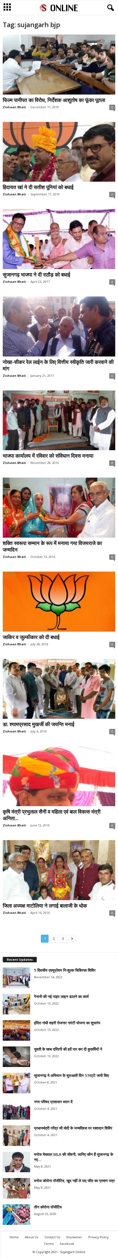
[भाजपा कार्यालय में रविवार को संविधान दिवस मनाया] (59, 420)
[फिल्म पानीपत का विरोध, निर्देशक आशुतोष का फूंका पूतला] (59, 65)
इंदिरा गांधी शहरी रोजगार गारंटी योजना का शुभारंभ (67, 1022)
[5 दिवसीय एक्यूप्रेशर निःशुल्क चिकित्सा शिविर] (16, 978)
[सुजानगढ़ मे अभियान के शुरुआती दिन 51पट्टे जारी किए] (16, 1083)
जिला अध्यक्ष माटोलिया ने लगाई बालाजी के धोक (45, 905)
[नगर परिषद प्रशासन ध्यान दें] (16, 1109)
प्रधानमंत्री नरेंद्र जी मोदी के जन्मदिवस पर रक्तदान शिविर (73, 1128)
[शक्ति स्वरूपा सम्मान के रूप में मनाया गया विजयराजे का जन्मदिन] (59, 508)
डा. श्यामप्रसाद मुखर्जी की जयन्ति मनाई (38, 724)
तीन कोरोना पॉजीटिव (48, 1206)
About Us (31, 1237)
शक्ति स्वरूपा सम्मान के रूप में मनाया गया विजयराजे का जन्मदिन (52, 546)
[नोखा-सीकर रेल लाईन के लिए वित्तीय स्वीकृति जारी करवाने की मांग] (59, 326)
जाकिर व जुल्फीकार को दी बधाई (31, 637)
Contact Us (52, 1237)
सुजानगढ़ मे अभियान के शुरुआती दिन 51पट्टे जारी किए (71, 1075)
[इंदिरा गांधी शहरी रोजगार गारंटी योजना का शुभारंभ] (16, 1030)
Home (14, 1237)
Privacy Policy (98, 1237)
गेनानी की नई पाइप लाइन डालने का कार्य (61, 996)
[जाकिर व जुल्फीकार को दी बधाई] (59, 602)
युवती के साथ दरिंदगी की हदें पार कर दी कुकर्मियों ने (68, 1049)
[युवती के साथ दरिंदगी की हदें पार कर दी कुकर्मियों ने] (16, 1056)
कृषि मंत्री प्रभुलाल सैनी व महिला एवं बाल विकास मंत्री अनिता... (51, 815)
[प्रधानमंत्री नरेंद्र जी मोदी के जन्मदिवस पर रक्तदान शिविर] (16, 1135)
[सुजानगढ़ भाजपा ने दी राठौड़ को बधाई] (59, 239)
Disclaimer (74, 1237)
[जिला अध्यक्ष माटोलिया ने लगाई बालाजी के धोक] (59, 870)
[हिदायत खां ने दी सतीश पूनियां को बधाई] (59, 152)
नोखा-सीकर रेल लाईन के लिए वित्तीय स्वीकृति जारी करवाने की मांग (58, 365)
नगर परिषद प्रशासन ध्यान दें (53, 1101)
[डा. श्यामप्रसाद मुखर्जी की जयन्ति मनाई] (59, 689)
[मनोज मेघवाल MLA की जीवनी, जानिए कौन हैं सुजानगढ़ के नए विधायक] (16, 1162)
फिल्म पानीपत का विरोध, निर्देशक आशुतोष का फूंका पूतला (54, 100)
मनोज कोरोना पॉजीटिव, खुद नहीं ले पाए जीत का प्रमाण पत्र (74, 1180)
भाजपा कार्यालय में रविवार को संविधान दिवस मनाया (48, 455)
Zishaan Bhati (14, 107)
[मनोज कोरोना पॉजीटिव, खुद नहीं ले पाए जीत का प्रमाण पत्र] (16, 1188)
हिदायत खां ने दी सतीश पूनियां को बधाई (38, 187)
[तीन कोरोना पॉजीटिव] (16, 1214)
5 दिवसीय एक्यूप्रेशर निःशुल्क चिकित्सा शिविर (64, 970)
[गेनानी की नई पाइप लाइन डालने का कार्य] (16, 1004)
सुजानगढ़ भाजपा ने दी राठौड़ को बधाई (36, 274)
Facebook (67, 1244)
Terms (49, 1244)
